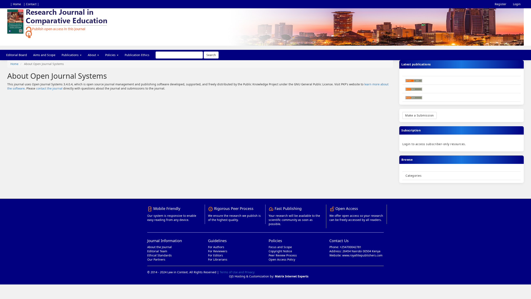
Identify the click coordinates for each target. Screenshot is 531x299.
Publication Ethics (137, 55)
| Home (15, 4)
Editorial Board (16, 55)
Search (211, 55)
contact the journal (49, 88)
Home (14, 64)
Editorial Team (157, 251)
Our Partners (156, 259)
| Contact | (31, 4)
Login (517, 4)
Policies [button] (110, 55)
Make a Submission (419, 115)
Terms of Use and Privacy (237, 272)
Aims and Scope (44, 55)
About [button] (92, 55)
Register (500, 4)
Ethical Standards (159, 255)
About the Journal (159, 247)
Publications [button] (70, 55)
